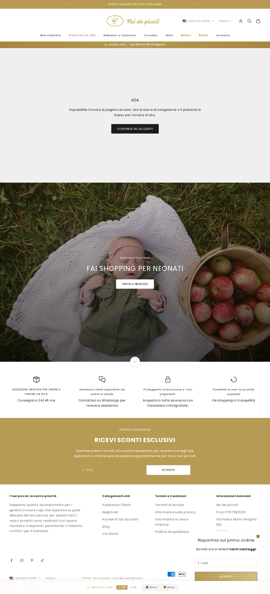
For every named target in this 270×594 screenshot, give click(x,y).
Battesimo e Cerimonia (120, 35)
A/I (133, 587)
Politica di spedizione (172, 531)
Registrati (110, 512)
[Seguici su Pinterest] (32, 560)
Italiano (223, 21)
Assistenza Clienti (116, 505)
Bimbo (203, 35)
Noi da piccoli (227, 505)
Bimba (186, 35)
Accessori (223, 35)
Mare (169, 35)
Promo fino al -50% (82, 35)
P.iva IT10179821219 (230, 512)
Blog (105, 526)
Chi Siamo (110, 533)
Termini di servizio (169, 505)
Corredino (151, 35)
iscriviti (168, 470)
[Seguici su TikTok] (42, 560)
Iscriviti (226, 576)
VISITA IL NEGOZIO (135, 284)
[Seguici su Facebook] (11, 560)
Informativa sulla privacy (175, 512)
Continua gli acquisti (135, 129)
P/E (121, 587)
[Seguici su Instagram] (22, 560)
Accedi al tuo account (120, 519)
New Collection (50, 35)
